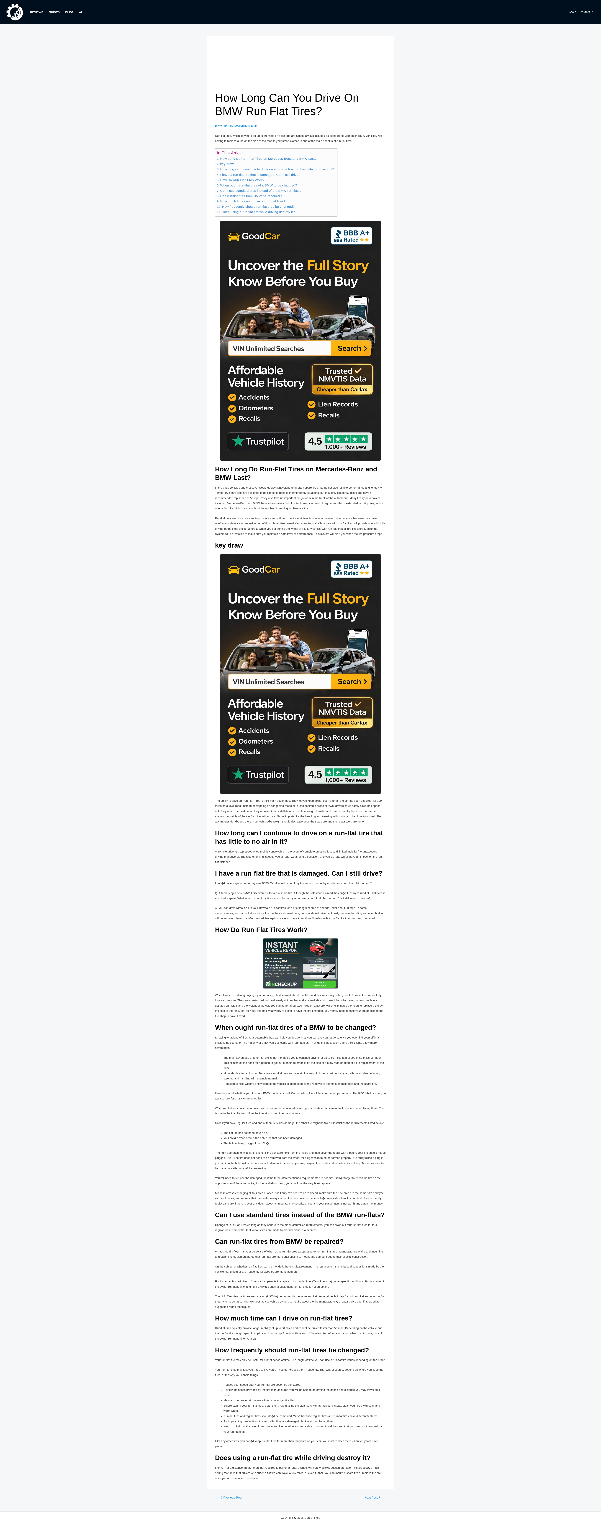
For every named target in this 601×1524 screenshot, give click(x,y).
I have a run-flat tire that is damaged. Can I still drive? (260, 175)
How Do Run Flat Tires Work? (242, 180)
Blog (69, 12)
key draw (227, 164)
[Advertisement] (300, 67)
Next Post (372, 1497)
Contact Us (586, 12)
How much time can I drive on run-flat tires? (252, 201)
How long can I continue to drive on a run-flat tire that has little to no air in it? (277, 169)
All (82, 12)
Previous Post (231, 1497)
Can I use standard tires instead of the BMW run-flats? (260, 191)
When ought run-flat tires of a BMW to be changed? (258, 185)
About (572, 12)
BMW (218, 125)
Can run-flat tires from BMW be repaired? (251, 196)
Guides (54, 12)
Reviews (36, 12)
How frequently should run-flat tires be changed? (258, 207)
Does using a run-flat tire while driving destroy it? (258, 212)
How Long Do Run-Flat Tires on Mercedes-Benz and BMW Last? (268, 159)
